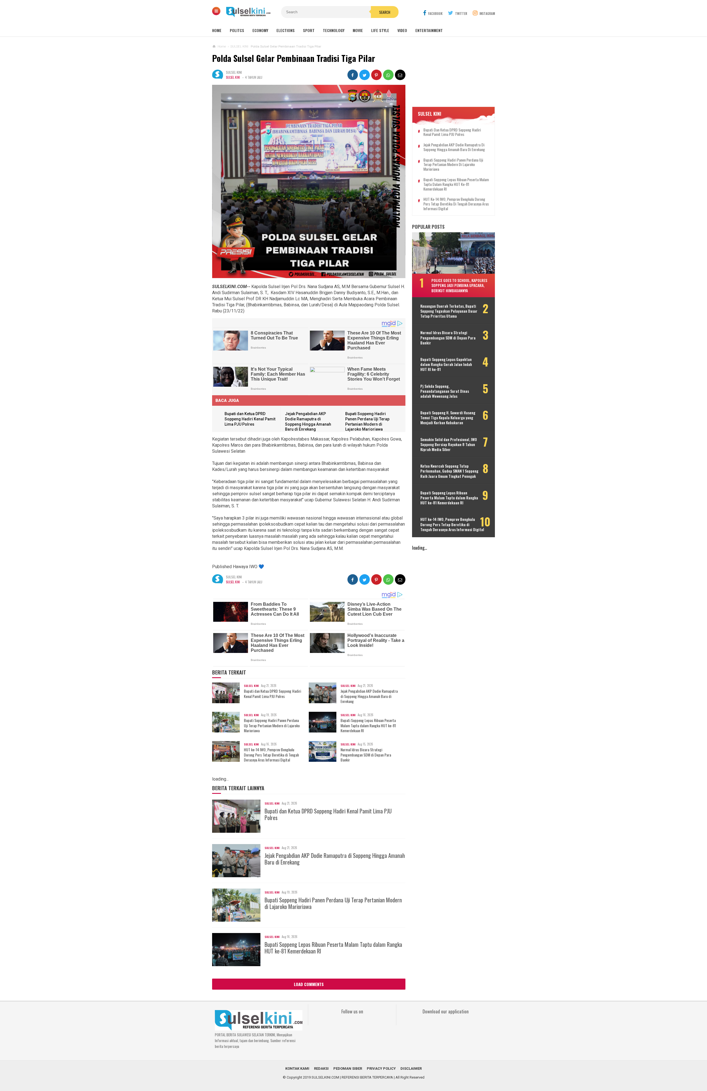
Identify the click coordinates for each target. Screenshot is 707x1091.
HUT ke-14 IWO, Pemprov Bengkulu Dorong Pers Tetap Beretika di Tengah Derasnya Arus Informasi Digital (271, 754)
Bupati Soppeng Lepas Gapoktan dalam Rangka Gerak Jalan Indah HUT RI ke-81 (446, 364)
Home (216, 30)
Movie (358, 30)
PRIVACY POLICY (381, 1068)
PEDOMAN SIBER (347, 1068)
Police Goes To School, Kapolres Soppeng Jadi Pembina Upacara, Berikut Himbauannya (459, 285)
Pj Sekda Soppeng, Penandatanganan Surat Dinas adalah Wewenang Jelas (444, 391)
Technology (333, 30)
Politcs (237, 30)
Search (384, 12)
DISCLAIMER (411, 1068)
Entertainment (429, 30)
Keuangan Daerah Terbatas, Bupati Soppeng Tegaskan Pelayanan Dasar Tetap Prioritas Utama (449, 311)
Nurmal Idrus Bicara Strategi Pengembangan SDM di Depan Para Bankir (366, 754)
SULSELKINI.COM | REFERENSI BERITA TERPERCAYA (352, 1077)
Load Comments (309, 984)
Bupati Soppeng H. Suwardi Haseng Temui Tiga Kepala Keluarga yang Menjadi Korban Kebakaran (447, 417)
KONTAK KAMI (297, 1068)
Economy (260, 30)
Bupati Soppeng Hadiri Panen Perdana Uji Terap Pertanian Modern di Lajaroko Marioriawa (272, 725)
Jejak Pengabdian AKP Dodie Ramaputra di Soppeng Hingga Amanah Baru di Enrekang (369, 696)
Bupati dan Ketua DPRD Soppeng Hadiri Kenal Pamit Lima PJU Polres (250, 419)
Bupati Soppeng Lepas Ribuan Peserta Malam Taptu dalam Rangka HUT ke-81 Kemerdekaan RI (368, 725)
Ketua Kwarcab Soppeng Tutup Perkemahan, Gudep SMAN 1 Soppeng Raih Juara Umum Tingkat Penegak (449, 471)
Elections (285, 30)
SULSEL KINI (233, 77)
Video (402, 30)
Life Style (380, 30)
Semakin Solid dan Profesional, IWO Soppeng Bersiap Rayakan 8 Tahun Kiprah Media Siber (448, 444)
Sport (309, 30)
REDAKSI (321, 1068)
